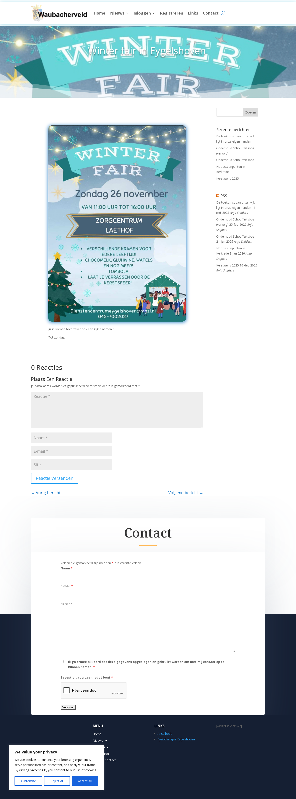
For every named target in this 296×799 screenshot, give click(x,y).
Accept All (85, 781)
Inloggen (142, 13)
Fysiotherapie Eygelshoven (176, 739)
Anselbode (165, 734)
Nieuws (117, 13)
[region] (56, 767)
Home (99, 13)
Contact (211, 13)
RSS (223, 195)
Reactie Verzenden (54, 478)
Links (193, 13)
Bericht (66, 604)
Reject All (56, 781)
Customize (28, 781)
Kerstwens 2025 (227, 178)
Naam (67, 568)
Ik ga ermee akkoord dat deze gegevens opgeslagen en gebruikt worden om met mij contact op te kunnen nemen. (146, 664)
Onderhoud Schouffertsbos (235, 160)
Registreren (171, 13)
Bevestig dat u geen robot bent (87, 677)
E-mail (67, 586)
